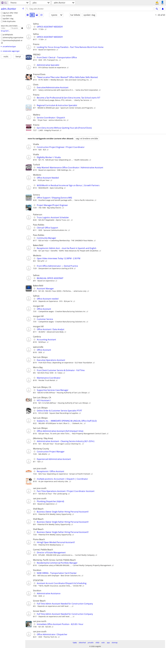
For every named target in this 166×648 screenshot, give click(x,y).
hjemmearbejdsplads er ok (11, 41)
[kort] (41, 15)
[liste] (27, 15)
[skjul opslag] (45, 29)
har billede (7, 15)
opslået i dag (8, 18)
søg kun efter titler (10, 13)
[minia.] (32, 15)
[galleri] (37, 15)
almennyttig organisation (13, 37)
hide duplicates (9, 21)
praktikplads (8, 34)
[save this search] (162, 9)
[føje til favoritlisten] (34, 26)
